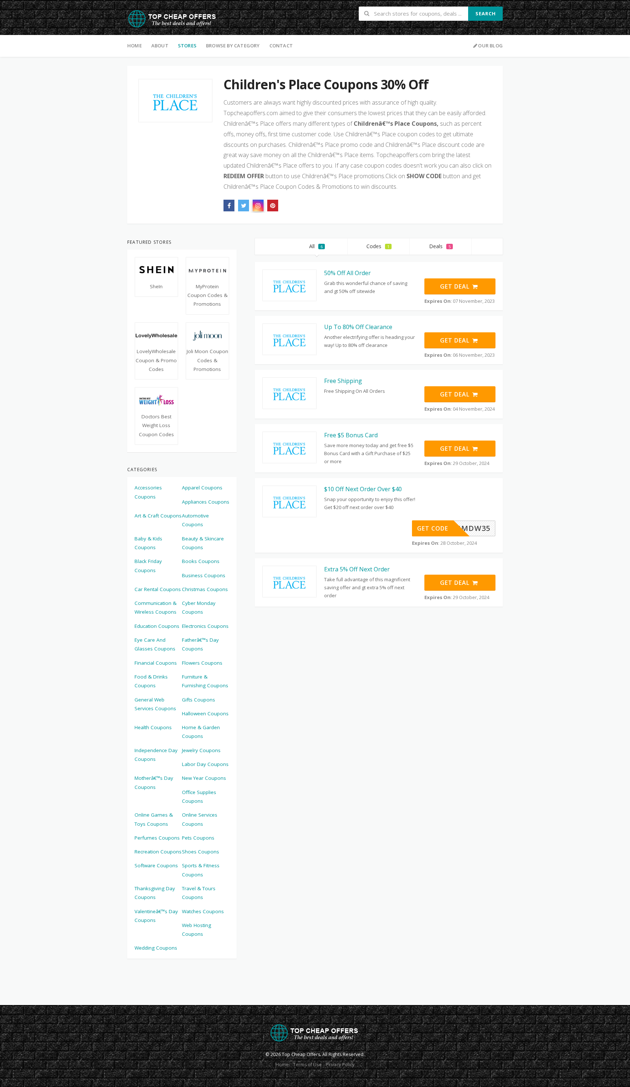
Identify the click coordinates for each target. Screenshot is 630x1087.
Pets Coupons (198, 837)
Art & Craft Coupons (158, 515)
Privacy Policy (340, 1064)
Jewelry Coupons (201, 750)
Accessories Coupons (148, 492)
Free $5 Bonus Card (351, 435)
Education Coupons (157, 626)
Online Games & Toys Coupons (154, 819)
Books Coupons (200, 561)
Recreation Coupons (158, 851)
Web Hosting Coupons (196, 929)
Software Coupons (156, 865)
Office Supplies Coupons (199, 796)
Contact (281, 45)
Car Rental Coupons (158, 589)
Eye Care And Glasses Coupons (155, 644)
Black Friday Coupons (148, 565)
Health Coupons (153, 727)
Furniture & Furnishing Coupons (205, 681)
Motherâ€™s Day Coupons (154, 782)
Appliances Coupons (205, 501)
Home (134, 45)
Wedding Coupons (156, 948)
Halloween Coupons (205, 713)
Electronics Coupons (205, 626)
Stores (187, 45)
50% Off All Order (347, 273)
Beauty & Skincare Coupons (203, 543)
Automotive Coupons (195, 520)
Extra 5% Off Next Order (357, 569)
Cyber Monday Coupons (198, 607)
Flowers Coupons (202, 663)
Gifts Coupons (198, 699)
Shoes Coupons (200, 851)
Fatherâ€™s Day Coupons (200, 644)
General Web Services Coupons (155, 704)
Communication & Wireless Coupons (155, 607)
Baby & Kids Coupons (148, 543)
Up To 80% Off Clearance (358, 327)
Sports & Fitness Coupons (200, 869)
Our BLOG (490, 45)
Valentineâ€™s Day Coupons (156, 915)
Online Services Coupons (199, 819)
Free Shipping (343, 381)
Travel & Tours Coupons (198, 892)
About (159, 45)
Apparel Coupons (202, 487)
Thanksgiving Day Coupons (155, 892)
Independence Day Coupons (156, 754)
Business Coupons (203, 575)
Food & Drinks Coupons (151, 681)
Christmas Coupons (205, 589)
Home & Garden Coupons (201, 731)
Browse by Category (233, 45)
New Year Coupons (204, 778)
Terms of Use (307, 1064)
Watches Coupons (203, 911)
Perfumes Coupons (157, 837)
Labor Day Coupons (205, 764)
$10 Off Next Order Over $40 (363, 489)
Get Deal (455, 286)
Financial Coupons (156, 663)
